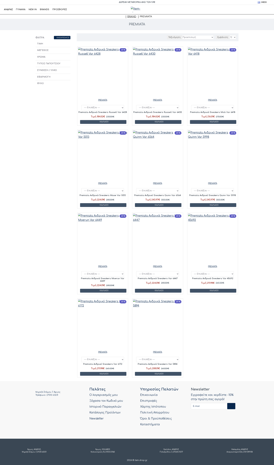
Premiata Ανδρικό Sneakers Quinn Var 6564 (157, 195)
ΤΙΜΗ (40, 44)
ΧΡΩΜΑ (41, 57)
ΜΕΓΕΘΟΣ (43, 50)
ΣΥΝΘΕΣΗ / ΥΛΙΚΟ (47, 70)
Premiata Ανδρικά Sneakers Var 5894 (157, 364)
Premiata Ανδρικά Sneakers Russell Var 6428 (102, 112)
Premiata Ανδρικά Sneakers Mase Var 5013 (102, 195)
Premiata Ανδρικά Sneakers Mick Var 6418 (212, 112)
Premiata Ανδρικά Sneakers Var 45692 (212, 278)
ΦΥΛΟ (40, 83)
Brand (131, 16)
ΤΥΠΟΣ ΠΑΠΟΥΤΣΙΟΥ (48, 63)
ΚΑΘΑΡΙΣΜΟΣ (63, 37)
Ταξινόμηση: (174, 37)
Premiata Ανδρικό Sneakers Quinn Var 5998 (212, 195)
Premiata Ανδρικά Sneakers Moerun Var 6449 (102, 279)
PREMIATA (102, 100)
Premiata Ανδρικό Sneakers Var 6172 (102, 364)
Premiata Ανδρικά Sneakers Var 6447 (158, 278)
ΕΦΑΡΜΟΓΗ (43, 77)
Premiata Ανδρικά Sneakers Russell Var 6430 (157, 112)
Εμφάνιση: (222, 37)
